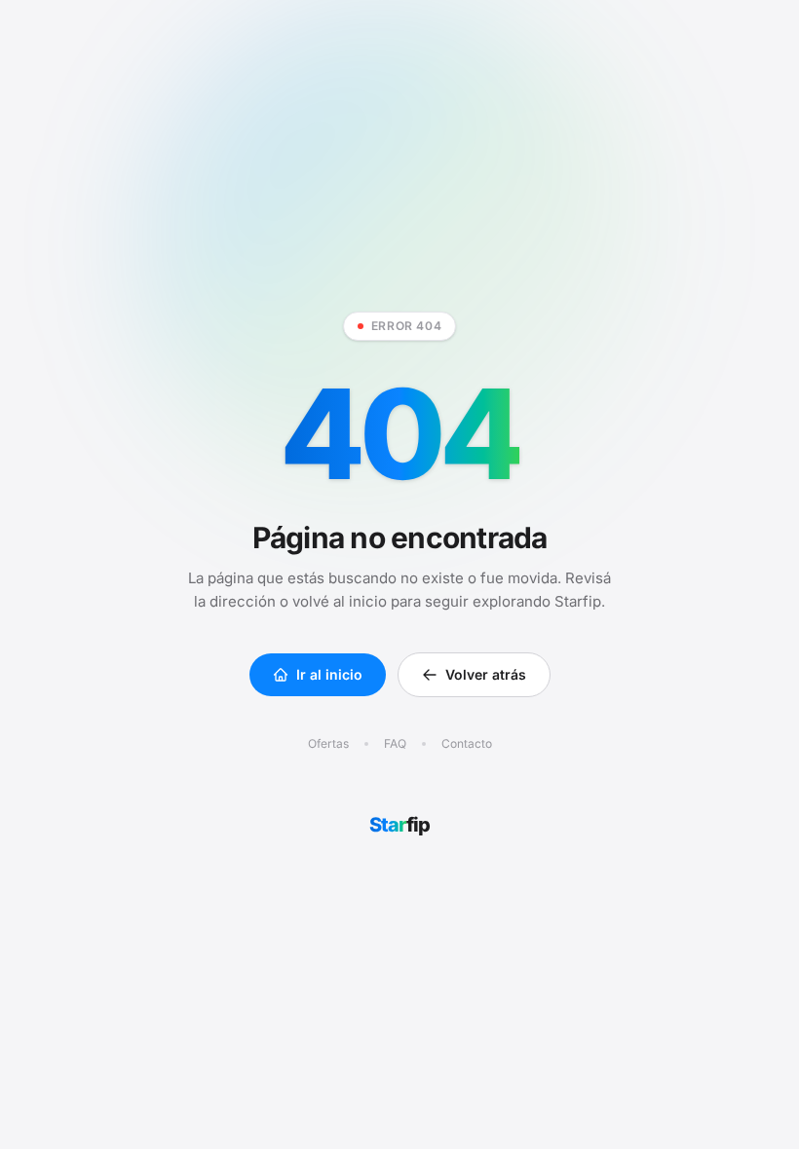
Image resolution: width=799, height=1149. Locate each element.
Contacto (466, 743)
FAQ (395, 743)
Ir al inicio (329, 674)
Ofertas (328, 743)
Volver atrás (485, 674)
